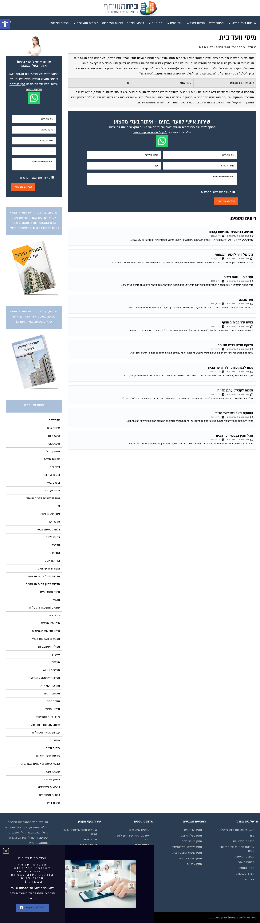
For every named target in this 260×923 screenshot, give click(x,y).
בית (252, 835)
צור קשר (249, 879)
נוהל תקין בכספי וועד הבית (234, 436)
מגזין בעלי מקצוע (191, 835)
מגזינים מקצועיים (243, 841)
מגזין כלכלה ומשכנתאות (187, 847)
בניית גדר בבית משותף (237, 322)
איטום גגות (90, 839)
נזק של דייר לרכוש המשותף (234, 255)
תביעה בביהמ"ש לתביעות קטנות (231, 232)
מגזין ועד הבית (193, 830)
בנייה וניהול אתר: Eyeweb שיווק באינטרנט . (232, 917)
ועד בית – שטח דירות (238, 277)
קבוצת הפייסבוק (244, 856)
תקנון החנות (246, 868)
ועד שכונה (246, 300)
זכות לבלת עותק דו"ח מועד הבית (230, 368)
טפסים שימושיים (139, 830)
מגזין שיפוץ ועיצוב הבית (187, 853)
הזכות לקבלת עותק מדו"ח (235, 390)
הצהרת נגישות (245, 874)
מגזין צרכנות (194, 864)
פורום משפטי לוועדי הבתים (230, 47)
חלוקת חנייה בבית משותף (235, 345)
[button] (5, 24)
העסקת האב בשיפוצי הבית (234, 413)
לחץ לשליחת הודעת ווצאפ (150, 132)
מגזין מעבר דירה (192, 841)
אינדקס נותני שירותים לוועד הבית (237, 849)
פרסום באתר (246, 862)
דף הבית (251, 47)
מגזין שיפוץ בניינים (190, 858)
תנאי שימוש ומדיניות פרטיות (236, 830)
